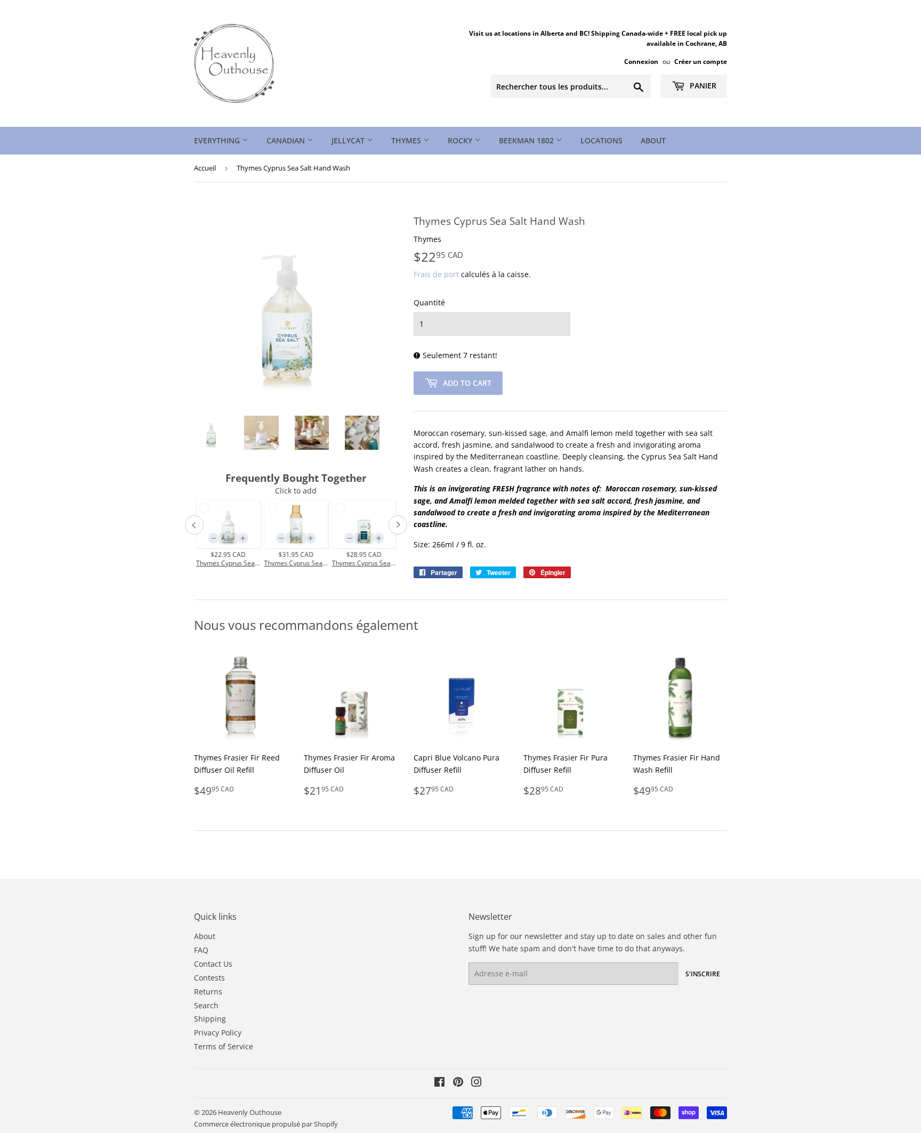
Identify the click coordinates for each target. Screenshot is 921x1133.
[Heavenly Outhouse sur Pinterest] (458, 1083)
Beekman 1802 (527, 140)
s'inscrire (702, 973)
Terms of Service (223, 1046)
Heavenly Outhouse (249, 1112)
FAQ (201, 950)
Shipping (210, 1019)
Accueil (205, 168)
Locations (601, 140)
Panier (702, 85)
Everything (218, 140)
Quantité (429, 302)
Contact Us (213, 964)
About (653, 140)
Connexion (641, 61)
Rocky (461, 140)
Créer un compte (700, 61)
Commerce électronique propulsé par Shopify (266, 1124)
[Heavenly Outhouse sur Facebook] (439, 1083)
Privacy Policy (217, 1032)
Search (206, 1005)
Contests (209, 978)
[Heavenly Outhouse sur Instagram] (476, 1083)
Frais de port (436, 274)
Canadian (286, 140)
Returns (208, 991)
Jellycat (349, 140)
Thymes (407, 140)
